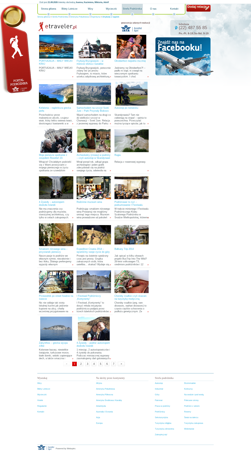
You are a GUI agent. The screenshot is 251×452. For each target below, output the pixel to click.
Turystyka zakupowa (193, 423)
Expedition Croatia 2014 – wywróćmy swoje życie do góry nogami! (93, 252)
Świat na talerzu (191, 417)
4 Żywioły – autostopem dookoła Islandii (51, 203)
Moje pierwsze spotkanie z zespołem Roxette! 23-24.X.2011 (53, 158)
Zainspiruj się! (161, 434)
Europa (99, 423)
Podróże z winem (192, 406)
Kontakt (174, 8)
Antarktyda (101, 406)
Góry (157, 394)
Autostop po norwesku (126, 107)
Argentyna (95, 17)
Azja (98, 417)
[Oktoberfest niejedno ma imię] (131, 46)
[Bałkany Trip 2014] (131, 234)
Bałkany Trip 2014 (124, 249)
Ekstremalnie (190, 383)
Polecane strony (191, 400)
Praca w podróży (162, 406)
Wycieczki (111, 8)
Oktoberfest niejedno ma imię (130, 60)
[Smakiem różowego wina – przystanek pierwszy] (56, 234)
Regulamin (42, 406)
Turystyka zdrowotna (164, 429)
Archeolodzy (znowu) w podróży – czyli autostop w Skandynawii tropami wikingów (93, 158)
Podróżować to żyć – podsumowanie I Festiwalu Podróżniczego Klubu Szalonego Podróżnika (128, 206)
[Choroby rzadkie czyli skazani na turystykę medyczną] (131, 281)
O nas (153, 8)
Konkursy (188, 389)
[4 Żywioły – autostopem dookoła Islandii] (56, 187)
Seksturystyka (161, 417)
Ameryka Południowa (79, 17)
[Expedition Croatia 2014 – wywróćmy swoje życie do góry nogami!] (94, 234)
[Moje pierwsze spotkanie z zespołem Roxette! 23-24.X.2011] (56, 140)
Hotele (40, 400)
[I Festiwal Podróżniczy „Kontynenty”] (94, 281)
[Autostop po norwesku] (131, 93)
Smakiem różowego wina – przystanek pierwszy (53, 250)
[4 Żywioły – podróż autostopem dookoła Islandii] (94, 328)
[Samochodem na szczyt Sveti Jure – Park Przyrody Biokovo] (94, 93)
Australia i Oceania (104, 412)
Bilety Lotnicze (69, 8)
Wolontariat (189, 429)
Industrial (159, 389)
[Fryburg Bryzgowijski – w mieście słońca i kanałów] (94, 46)
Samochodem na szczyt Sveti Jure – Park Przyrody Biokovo (93, 109)
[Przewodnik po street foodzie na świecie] (56, 281)
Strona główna (48, 8)
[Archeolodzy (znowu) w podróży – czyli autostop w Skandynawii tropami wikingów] (94, 140)
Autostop (159, 383)
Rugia (117, 155)
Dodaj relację (197, 6)
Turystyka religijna (163, 423)
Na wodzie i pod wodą (194, 394)
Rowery (187, 412)
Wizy (90, 8)
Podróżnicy (160, 412)
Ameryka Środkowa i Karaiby (109, 400)
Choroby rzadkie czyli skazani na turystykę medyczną (130, 297)
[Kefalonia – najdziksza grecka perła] (56, 93)
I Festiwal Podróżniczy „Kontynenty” (89, 297)
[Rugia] (131, 140)
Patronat (158, 400)
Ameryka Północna (104, 394)
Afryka (99, 383)
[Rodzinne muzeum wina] (94, 187)
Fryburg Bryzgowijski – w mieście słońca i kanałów (90, 62)
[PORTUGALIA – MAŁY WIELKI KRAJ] (56, 46)
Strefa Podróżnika (132, 8)
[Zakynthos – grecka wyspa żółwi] (56, 328)
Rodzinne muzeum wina (89, 202)
